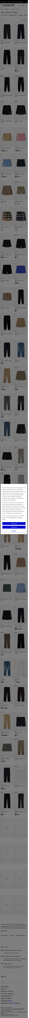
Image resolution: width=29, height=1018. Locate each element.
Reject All (14, 527)
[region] (14, 509)
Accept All (14, 523)
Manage (14, 531)
